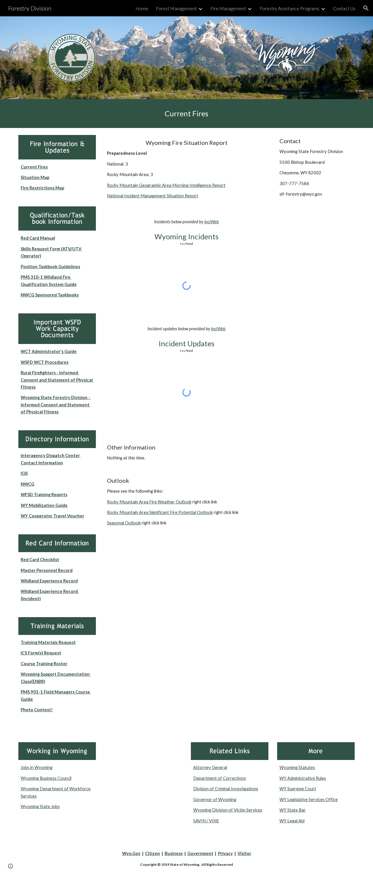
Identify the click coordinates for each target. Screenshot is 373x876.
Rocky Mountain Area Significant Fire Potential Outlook (160, 512)
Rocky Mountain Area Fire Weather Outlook (149, 501)
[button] (366, 8)
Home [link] (142, 8)
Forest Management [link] (176, 8)
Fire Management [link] (228, 8)
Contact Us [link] (344, 8)
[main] (186, 113)
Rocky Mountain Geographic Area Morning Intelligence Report (166, 185)
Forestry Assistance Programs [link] (289, 8)
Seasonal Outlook (124, 522)
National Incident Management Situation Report (152, 195)
